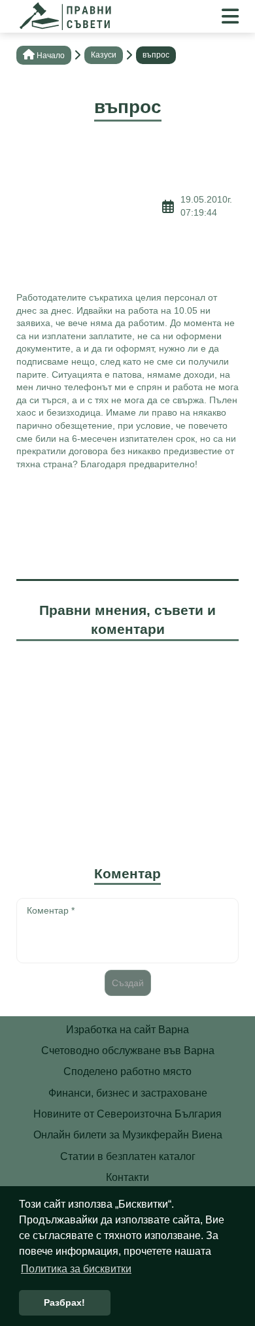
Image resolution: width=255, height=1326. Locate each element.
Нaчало (51, 55)
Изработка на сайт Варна (127, 1029)
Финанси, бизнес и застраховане (127, 1093)
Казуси (103, 54)
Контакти (127, 1177)
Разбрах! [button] (64, 1302)
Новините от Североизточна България (127, 1113)
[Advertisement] (89, 206)
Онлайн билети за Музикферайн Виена (127, 1134)
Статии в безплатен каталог (128, 1156)
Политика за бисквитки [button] (76, 1268)
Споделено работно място (127, 1071)
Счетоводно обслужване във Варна (127, 1050)
